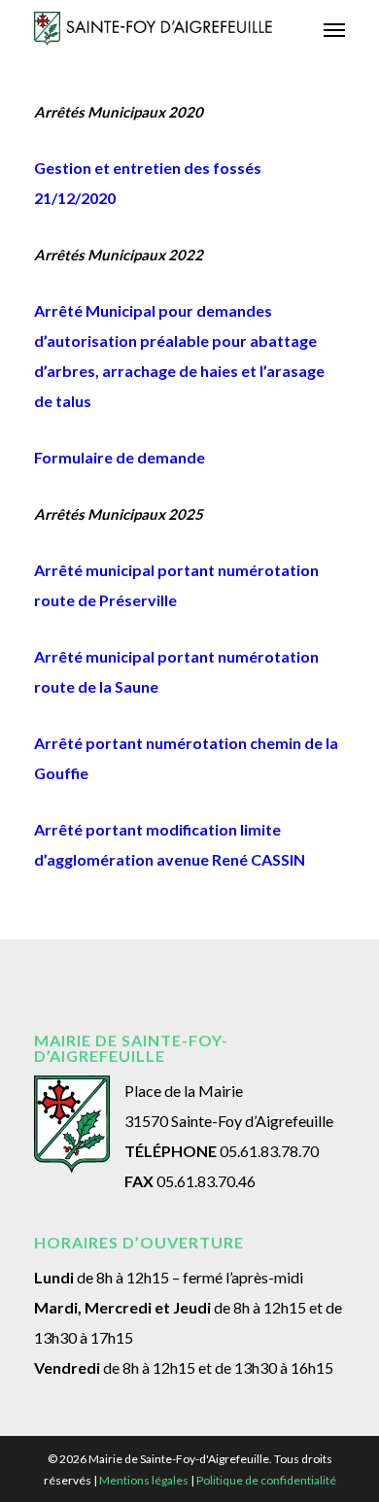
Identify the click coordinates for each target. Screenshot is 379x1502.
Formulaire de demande (119, 457)
